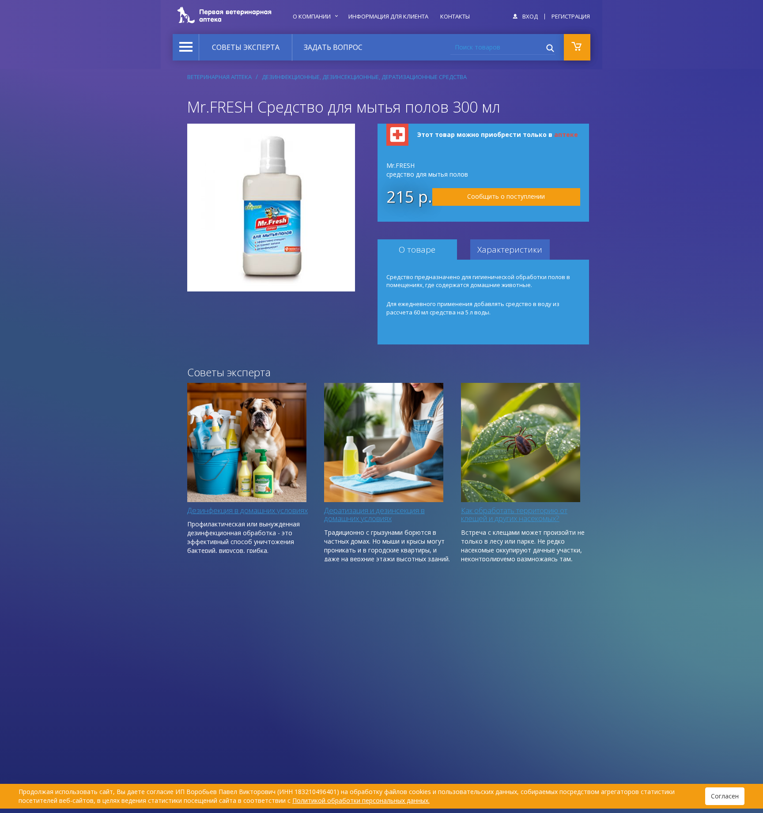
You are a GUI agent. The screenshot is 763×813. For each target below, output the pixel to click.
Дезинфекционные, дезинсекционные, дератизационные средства (364, 77)
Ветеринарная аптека (219, 77)
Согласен (725, 796)
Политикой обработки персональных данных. (361, 800)
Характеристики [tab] (509, 249)
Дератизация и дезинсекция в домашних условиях (374, 514)
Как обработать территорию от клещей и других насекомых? (514, 514)
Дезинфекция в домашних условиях (247, 510)
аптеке (566, 134)
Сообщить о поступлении (506, 196)
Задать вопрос (333, 47)
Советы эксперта (246, 47)
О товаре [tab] (417, 249)
